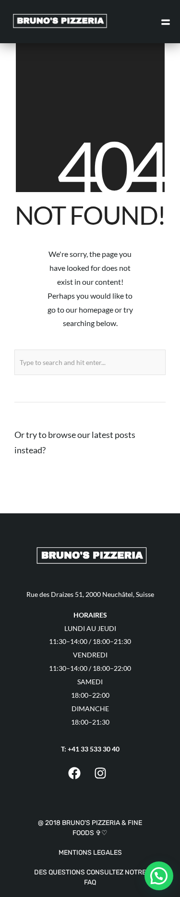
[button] (158, 875)
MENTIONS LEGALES (90, 853)
